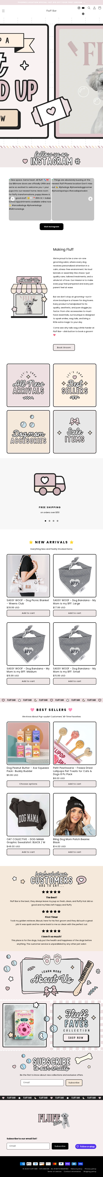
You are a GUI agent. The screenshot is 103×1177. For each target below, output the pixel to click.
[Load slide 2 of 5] (47, 144)
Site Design (44, 1169)
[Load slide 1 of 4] (45, 521)
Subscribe (74, 1082)
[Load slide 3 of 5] (51, 144)
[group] (51, 81)
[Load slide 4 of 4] (58, 521)
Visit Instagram (51, 226)
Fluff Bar (33, 1169)
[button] (3, 11)
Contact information (72, 1171)
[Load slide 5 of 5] (60, 144)
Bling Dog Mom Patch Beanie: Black (71, 841)
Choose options (28, 783)
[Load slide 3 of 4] (54, 521)
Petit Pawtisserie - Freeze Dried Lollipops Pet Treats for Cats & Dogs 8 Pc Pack (72, 771)
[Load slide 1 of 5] (43, 144)
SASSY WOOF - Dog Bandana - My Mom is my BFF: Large (74, 602)
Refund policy (76, 1169)
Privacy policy (90, 1169)
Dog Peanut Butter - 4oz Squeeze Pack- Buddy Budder (28, 769)
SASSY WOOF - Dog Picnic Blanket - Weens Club (28, 602)
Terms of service (54, 1171)
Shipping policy (90, 1171)
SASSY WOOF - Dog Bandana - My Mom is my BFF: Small (74, 670)
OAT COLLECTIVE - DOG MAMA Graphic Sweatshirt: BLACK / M (26, 841)
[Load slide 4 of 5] (56, 144)
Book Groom (64, 347)
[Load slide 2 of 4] (49, 521)
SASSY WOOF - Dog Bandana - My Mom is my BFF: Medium (28, 670)
